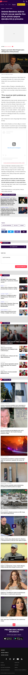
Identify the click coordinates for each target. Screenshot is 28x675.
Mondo (3, 650)
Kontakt (16, 665)
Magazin (3, 8)
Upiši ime (3, 253)
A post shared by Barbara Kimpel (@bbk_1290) (14, 162)
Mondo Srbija (4, 652)
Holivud (16, 225)
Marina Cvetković (8, 46)
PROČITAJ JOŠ (7, 379)
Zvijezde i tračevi (9, 8)
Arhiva (16, 667)
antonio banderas (6, 225)
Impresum (3, 665)
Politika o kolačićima (5, 667)
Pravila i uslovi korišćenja (20, 670)
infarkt (22, 225)
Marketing (17, 662)
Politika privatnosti (5, 670)
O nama (2, 662)
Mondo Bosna (4, 655)
